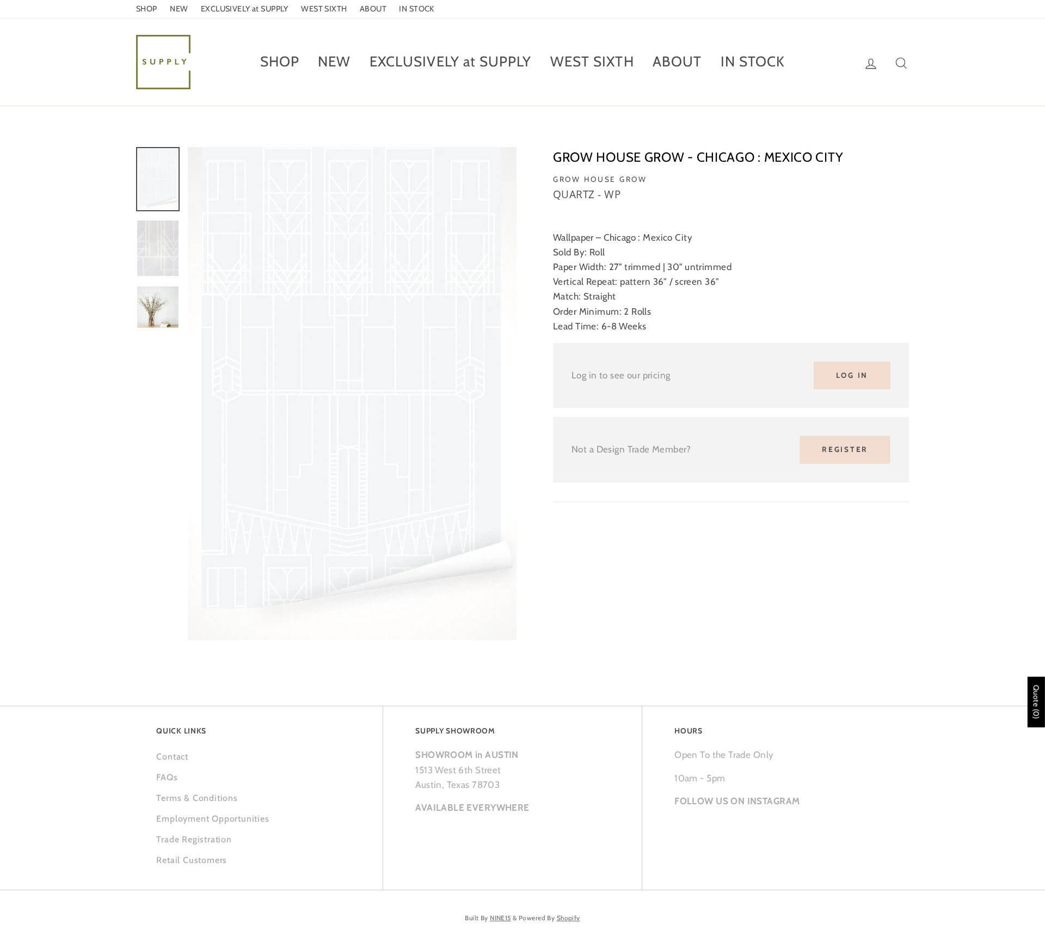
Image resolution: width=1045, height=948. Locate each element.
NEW (179, 9)
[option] (352, 393)
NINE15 (500, 918)
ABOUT (373, 9)
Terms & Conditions (196, 798)
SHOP (146, 9)
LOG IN (852, 375)
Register (845, 449)
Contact (172, 756)
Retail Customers (191, 860)
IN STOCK (416, 9)
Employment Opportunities (212, 819)
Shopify (568, 918)
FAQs (166, 777)
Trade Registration (193, 839)
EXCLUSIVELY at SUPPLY (244, 9)
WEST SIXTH (324, 9)
